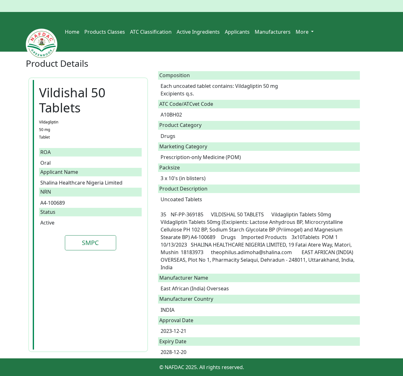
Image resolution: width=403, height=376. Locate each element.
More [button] (303, 31)
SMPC (90, 242)
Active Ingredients (198, 31)
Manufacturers (273, 31)
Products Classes (104, 31)
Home (72, 31)
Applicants (237, 31)
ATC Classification (151, 31)
